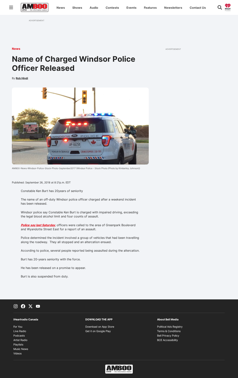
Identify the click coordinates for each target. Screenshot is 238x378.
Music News (20, 348)
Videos (17, 353)
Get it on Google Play (98, 331)
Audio (94, 7)
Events (131, 7)
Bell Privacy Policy (168, 335)
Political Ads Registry (170, 326)
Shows (77, 7)
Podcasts (19, 335)
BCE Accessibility (167, 340)
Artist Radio (20, 340)
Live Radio (19, 331)
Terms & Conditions (169, 331)
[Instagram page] (15, 306)
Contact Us (198, 7)
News (61, 7)
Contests (112, 7)
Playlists (18, 344)
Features (150, 7)
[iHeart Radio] (228, 7)
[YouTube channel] (38, 306)
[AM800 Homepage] (34, 7)
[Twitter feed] (30, 306)
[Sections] (11, 7)
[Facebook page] (23, 306)
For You (17, 326)
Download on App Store (99, 326)
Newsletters (173, 7)
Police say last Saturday (38, 225)
